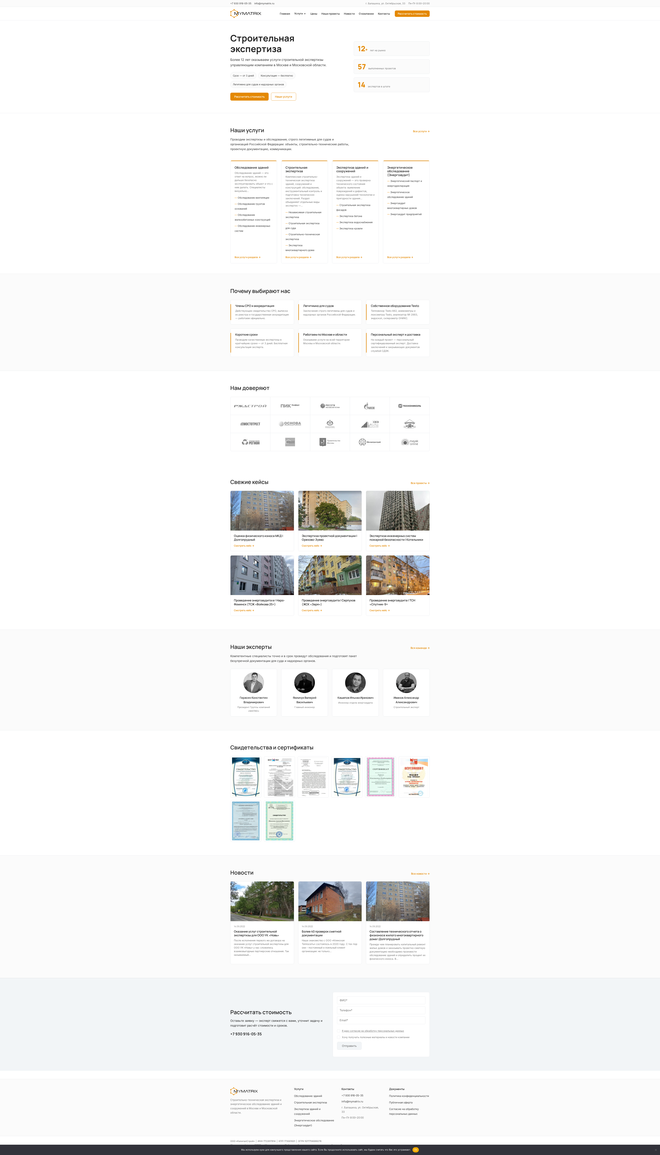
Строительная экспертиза (296, 169)
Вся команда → (420, 648)
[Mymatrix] (245, 13)
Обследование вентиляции (253, 197)
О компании (366, 13)
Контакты (384, 13)
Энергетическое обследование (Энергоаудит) (400, 171)
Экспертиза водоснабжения (356, 222)
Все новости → (420, 873)
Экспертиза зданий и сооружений (352, 169)
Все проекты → (420, 483)
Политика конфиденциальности (409, 1096)
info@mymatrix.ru (264, 3)
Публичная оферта (400, 1102)
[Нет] (655, 1150)
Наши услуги (283, 97)
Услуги (298, 13)
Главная (285, 13)
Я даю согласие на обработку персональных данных (373, 1030)
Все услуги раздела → (248, 257)
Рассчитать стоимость (412, 13)
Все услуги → (421, 131)
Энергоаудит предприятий (406, 214)
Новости (349, 13)
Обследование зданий (252, 167)
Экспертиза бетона (350, 216)
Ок (415, 1149)
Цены (313, 13)
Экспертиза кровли (350, 228)
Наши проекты (330, 13)
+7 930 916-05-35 (240, 3)
